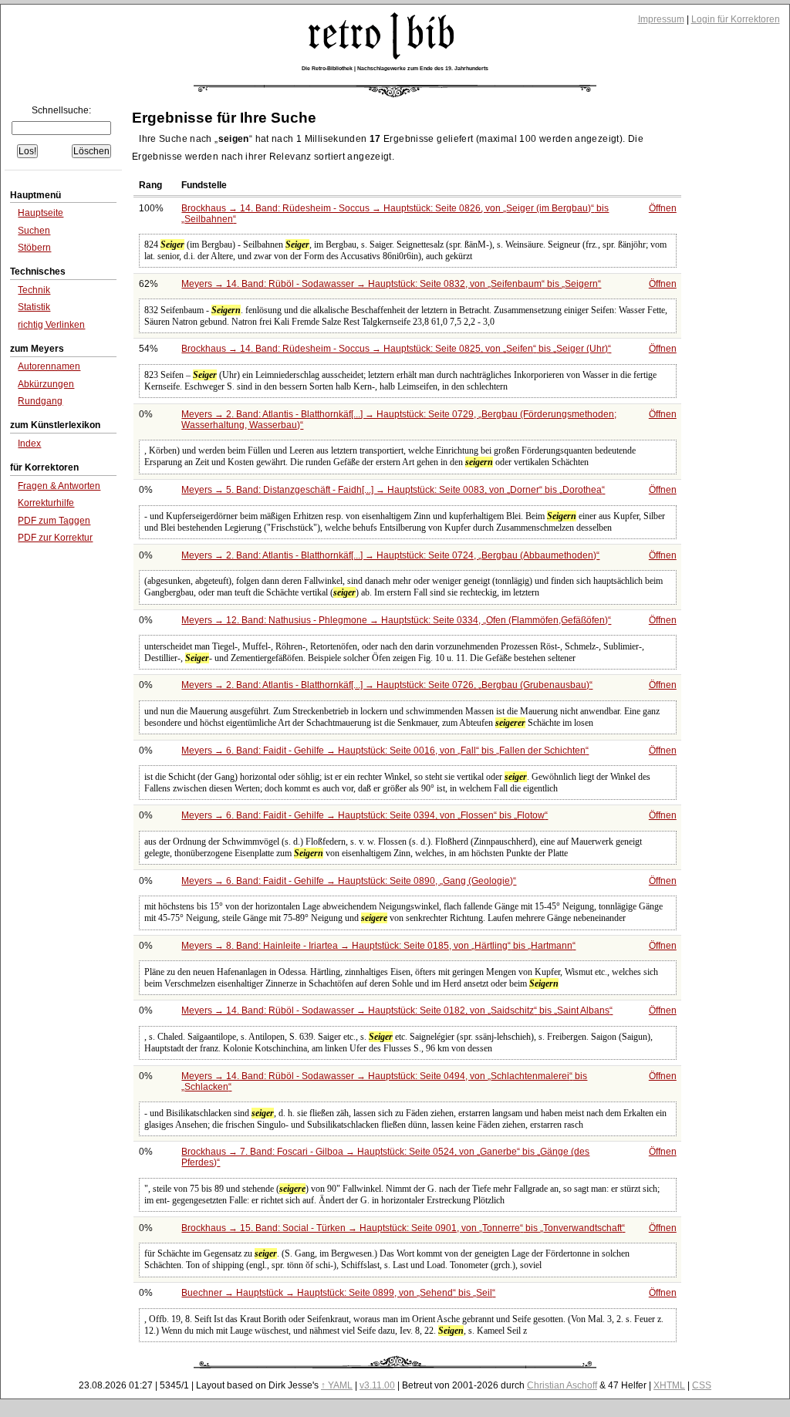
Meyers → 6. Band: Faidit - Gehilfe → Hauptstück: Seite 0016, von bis (383, 750)
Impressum (661, 19)
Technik (34, 290)
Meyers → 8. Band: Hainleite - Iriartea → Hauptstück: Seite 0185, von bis (376, 945)
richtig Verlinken (51, 324)
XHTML (669, 1385)
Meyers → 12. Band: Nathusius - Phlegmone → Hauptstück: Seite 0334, (394, 620)
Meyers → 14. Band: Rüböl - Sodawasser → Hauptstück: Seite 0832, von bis (389, 283)
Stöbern (34, 247)
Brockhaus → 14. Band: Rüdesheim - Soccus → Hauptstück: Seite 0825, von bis (394, 348)
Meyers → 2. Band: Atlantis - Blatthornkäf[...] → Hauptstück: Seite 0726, (385, 685)
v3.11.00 (377, 1385)
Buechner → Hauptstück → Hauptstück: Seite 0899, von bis (336, 1292)
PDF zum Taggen (54, 520)
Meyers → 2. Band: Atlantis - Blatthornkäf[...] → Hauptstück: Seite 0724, (388, 555)
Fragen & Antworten (59, 486)
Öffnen (663, 208)
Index (29, 443)
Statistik (34, 307)
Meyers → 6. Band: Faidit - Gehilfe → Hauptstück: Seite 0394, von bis (363, 815)
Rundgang (40, 401)
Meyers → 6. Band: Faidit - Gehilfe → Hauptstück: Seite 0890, (347, 881)
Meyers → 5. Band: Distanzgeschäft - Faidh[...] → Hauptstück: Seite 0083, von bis (391, 489)
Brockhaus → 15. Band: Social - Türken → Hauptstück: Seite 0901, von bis (401, 1228)
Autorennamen (49, 366)
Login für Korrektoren (735, 19)
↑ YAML (337, 1385)
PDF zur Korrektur (55, 537)
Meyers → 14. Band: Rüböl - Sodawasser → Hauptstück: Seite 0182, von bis (395, 1010)
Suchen (34, 230)
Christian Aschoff (562, 1385)
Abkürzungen (46, 384)
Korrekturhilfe (46, 503)
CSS (701, 1385)
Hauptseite (40, 212)
